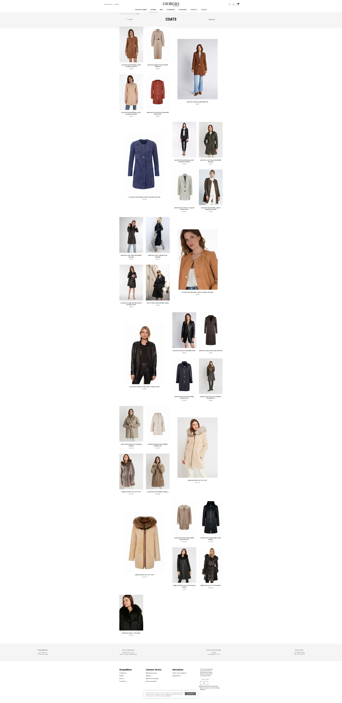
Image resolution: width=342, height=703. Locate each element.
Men (161, 9)
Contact (193, 9)
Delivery (148, 676)
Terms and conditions (179, 673)
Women (153, 9)
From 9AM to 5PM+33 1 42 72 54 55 (299, 653)
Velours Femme (141, 9)
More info (168, 696)
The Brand (182, 9)
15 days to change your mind (214, 653)
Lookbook (171, 9)
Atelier (121, 676)
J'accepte (190, 693)
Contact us (122, 681)
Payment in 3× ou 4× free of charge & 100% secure (128, 653)
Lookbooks (122, 673)
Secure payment (128, 650)
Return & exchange (214, 650)
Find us (121, 678)
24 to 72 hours (43, 652)
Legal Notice (176, 676)
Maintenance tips (151, 673)
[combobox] (108, 4)
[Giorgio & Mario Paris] (171, 4)
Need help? (299, 650)
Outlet (204, 9)
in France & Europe (42, 654)
